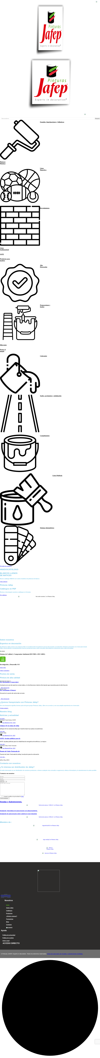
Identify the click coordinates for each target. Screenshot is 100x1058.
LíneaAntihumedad (4, 249)
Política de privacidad (8, 935)
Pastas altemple (3, 350)
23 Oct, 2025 (12, 735)
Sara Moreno (5, 722)
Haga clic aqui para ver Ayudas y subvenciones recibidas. (65, 954)
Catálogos (41, 2)
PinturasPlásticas (2, 162)
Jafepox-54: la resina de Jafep (9, 726)
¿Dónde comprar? (62, 2)
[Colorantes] (20, 393)
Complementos (45, 436)
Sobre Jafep (31, 2)
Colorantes (43, 356)
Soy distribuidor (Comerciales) (9, 682)
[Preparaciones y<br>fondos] (20, 342)
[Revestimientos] (20, 245)
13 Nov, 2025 (12, 722)
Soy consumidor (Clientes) (8, 690)
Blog (82, 2)
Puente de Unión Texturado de (10, 751)
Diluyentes (3, 345)
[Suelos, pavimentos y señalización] (20, 433)
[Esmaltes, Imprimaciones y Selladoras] (20, 159)
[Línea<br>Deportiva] (20, 205)
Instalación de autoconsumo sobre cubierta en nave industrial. (18, 813)
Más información (5, 687)
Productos (50, 2)
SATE (2, 254)
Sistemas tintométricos (47, 528)
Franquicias (74, 2)
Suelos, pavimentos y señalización (50, 396)
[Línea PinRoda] (26, 525)
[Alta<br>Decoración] (20, 302)
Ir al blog (2, 718)
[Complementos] (20, 472)
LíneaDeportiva (43, 169)
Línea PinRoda (57, 475)
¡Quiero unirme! (4, 708)
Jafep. (22, 796)
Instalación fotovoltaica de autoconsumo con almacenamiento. (19, 810)
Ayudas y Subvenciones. (11, 802)
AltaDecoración (43, 266)
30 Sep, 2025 (12, 748)
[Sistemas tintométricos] (20, 565)
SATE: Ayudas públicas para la (10, 738)
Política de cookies (8, 938)
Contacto (90, 2)
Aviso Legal (5, 940)
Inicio (22, 2)
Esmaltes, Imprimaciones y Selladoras (52, 122)
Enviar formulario (4, 798)
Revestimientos (44, 208)
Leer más (2, 731)
